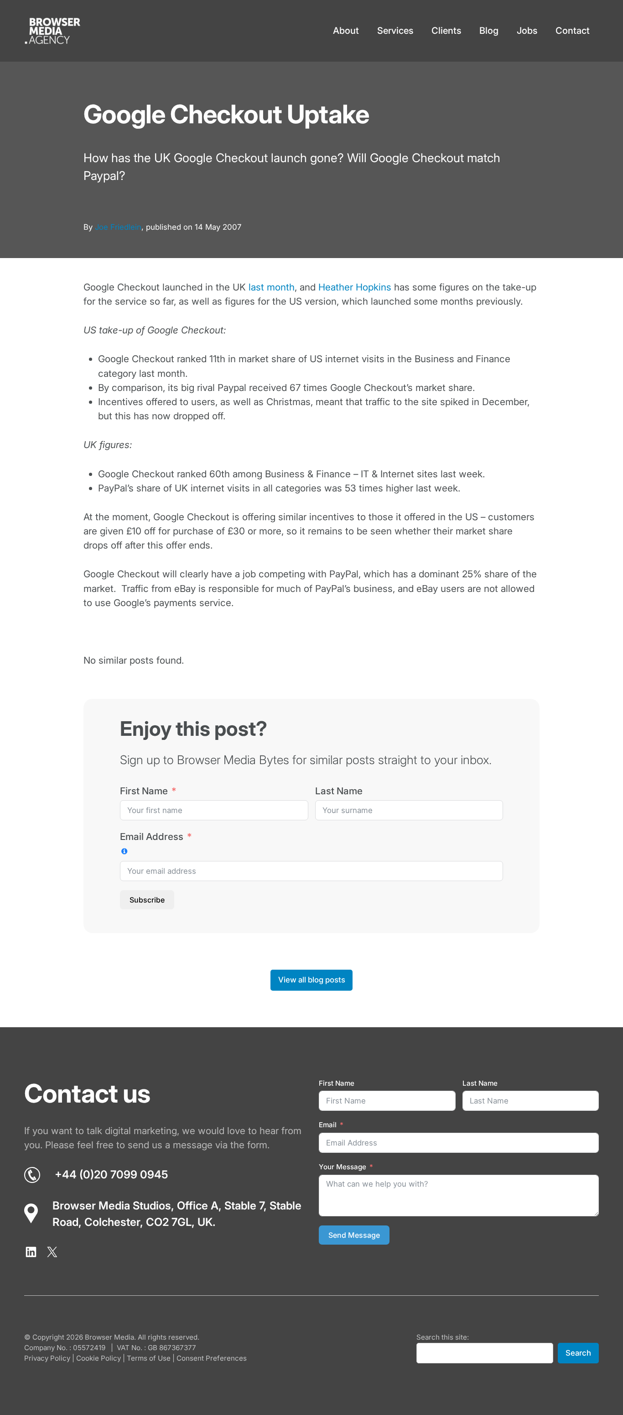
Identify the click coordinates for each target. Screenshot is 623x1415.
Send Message (354, 1235)
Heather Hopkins (354, 287)
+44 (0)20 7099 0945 (111, 1174)
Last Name (339, 791)
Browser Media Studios (111, 1205)
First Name (144, 791)
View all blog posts (311, 979)
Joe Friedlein (118, 227)
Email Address (151, 836)
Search (578, 1352)
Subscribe (147, 899)
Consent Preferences (212, 1358)
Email (328, 1124)
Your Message (342, 1166)
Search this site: (442, 1337)
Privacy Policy (47, 1358)
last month (272, 287)
